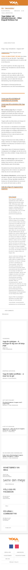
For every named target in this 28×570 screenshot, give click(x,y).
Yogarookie (6, 338)
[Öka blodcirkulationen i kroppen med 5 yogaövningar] (14, 391)
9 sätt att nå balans (8, 426)
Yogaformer (8, 555)
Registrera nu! (9, 484)
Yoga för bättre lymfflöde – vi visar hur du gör (13, 375)
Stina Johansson (7, 349)
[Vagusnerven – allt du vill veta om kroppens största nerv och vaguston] (14, 417)
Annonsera (20, 552)
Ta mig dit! (8, 527)
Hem (2, 8)
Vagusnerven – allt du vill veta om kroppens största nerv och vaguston (14, 429)
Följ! (6, 506)
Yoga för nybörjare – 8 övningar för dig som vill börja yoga (13, 344)
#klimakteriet (5, 314)
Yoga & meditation (9, 8)
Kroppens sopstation (9, 371)
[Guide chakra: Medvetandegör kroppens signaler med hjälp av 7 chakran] (14, 444)
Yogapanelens (5, 52)
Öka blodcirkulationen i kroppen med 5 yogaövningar (12, 403)
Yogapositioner (20, 555)
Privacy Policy (14, 562)
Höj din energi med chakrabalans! (12, 453)
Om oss (7, 558)
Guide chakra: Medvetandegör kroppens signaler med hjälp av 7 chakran (13, 455)
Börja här (8, 552)
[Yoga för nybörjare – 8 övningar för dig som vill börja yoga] (14, 329)
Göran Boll (11, 431)
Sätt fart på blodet (8, 400)
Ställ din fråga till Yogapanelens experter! (12, 187)
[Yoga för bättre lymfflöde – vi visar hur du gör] (14, 361)
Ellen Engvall (5, 10)
